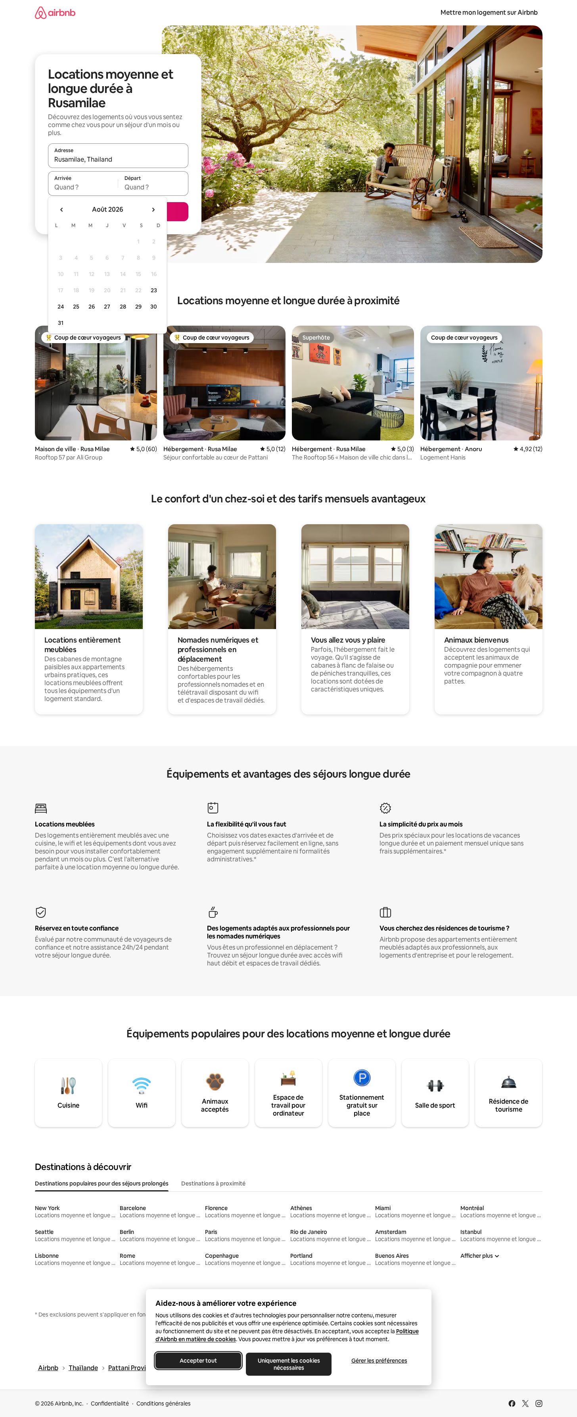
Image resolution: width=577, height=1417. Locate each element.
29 (138, 306)
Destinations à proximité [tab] (213, 1183)
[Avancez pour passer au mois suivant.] (153, 209)
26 (91, 306)
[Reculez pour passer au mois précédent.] (61, 209)
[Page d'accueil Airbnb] (55, 12)
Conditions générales (163, 1403)
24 (61, 306)
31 (60, 322)
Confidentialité (110, 1403)
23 (154, 290)
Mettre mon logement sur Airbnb (489, 12)
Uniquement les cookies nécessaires (288, 1364)
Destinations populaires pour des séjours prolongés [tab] (102, 1183)
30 (153, 306)
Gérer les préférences (379, 1360)
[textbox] (83, 187)
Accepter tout (198, 1360)
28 (123, 306)
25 (76, 306)
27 (107, 306)
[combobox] (118, 159)
